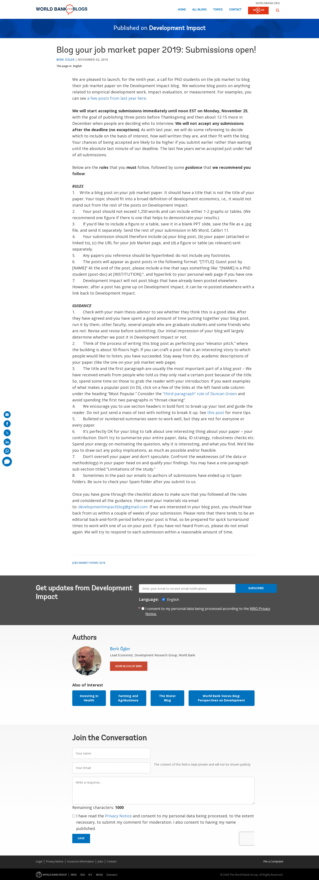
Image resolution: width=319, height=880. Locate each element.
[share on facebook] (7, 423)
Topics (218, 9)
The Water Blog (167, 698)
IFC (90, 875)
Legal (39, 861)
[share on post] (7, 432)
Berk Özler (65, 59)
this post (215, 412)
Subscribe (256, 588)
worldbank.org (268, 3)
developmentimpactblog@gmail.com (113, 506)
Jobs (100, 861)
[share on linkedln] (7, 441)
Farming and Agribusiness (128, 698)
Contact (235, 9)
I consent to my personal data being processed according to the (207, 611)
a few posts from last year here (116, 98)
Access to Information (80, 861)
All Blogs (199, 9)
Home (182, 9)
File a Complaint (273, 861)
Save (81, 838)
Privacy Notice (118, 815)
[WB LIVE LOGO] (258, 11)
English (77, 66)
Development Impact (177, 28)
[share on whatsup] (7, 451)
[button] (277, 10)
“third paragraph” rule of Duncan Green (200, 393)
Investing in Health (89, 698)
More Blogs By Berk (128, 666)
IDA (82, 875)
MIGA (99, 875)
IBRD (74, 875)
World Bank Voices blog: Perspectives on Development (221, 698)
